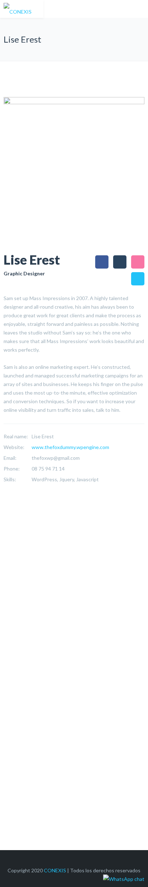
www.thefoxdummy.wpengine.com (70, 447)
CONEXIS (55, 870)
